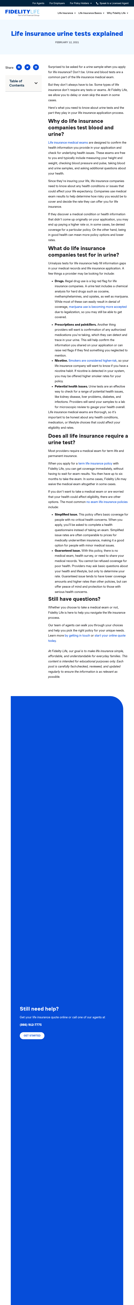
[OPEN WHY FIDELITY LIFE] (127, 13)
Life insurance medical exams (68, 142)
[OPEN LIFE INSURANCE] (75, 13)
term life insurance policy (95, 463)
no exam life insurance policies (107, 502)
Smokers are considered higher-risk (93, 360)
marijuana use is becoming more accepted (98, 306)
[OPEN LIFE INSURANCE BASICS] (103, 13)
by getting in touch (77, 635)
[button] (19, 67)
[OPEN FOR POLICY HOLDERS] (91, 3)
